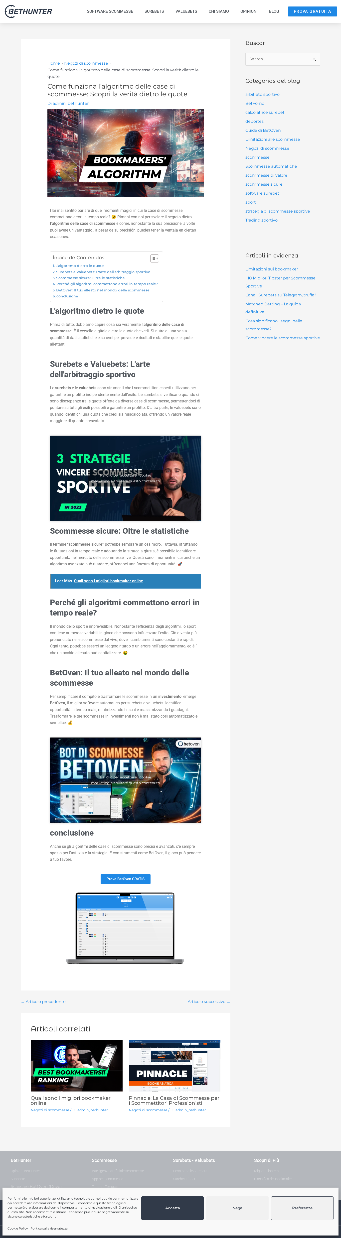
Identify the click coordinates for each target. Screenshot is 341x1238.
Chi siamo (219, 11)
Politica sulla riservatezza (49, 1228)
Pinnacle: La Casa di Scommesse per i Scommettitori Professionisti (174, 1100)
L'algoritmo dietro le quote (79, 265)
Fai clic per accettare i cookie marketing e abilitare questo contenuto (125, 478)
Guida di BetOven (263, 130)
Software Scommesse (110, 11)
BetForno (254, 103)
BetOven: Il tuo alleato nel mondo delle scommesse (103, 290)
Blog (274, 11)
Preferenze (302, 1208)
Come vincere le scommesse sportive (282, 338)
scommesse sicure (264, 184)
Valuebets (186, 11)
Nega (237, 1208)
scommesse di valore (266, 175)
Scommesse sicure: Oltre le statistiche (90, 278)
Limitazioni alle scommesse (272, 139)
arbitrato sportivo (262, 94)
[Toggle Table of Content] (152, 258)
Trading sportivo (261, 220)
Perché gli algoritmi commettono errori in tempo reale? (107, 284)
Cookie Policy (17, 1228)
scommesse (257, 157)
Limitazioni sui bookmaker (271, 269)
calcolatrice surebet (265, 112)
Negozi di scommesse (267, 148)
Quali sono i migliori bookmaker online (71, 1100)
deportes (254, 121)
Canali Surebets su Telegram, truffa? (280, 295)
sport (250, 202)
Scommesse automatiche (271, 166)
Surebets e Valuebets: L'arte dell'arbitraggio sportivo (103, 272)
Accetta (172, 1208)
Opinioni (249, 11)
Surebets (154, 11)
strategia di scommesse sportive (277, 211)
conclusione (67, 296)
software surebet (262, 193)
